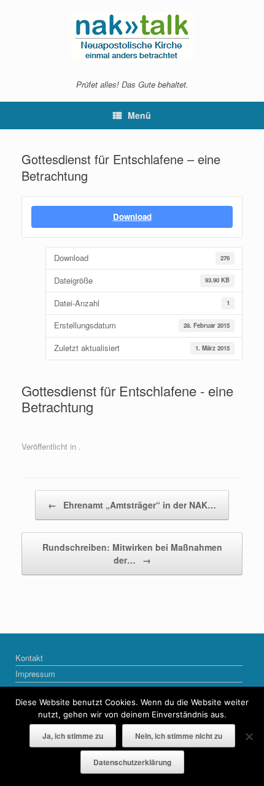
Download (132, 216)
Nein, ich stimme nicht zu (178, 735)
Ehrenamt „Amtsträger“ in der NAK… (132, 505)
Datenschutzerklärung (132, 762)
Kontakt (29, 657)
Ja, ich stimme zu (72, 735)
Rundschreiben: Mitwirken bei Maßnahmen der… (132, 553)
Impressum (35, 673)
